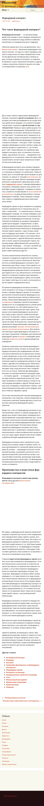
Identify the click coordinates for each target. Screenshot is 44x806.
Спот (8, 677)
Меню (4, 10)
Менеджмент (6, 739)
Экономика (5, 761)
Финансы (17, 21)
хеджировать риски (14, 184)
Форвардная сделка (14, 670)
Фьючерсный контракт (15, 657)
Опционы (10, 687)
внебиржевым (7, 302)
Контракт (10, 662)
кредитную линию (16, 339)
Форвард (10, 660)
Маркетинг (5, 736)
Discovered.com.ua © (10, 796)
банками (20, 327)
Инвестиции (6, 733)
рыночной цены (33, 177)
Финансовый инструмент (16, 680)
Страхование (6, 752)
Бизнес (4, 723)
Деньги (4, 729)
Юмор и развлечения (9, 764)
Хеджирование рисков (13, 697)
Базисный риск (12, 684)
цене (27, 66)
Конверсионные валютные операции (21, 675)
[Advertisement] (22, 92)
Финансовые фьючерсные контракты (22, 700)
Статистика (6, 748)
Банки (4, 720)
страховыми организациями (18, 329)
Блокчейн (5, 726)
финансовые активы (10, 49)
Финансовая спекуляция (16, 682)
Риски (4, 742)
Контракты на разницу (15, 672)
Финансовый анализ (9, 755)
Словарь (5, 745)
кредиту (23, 336)
